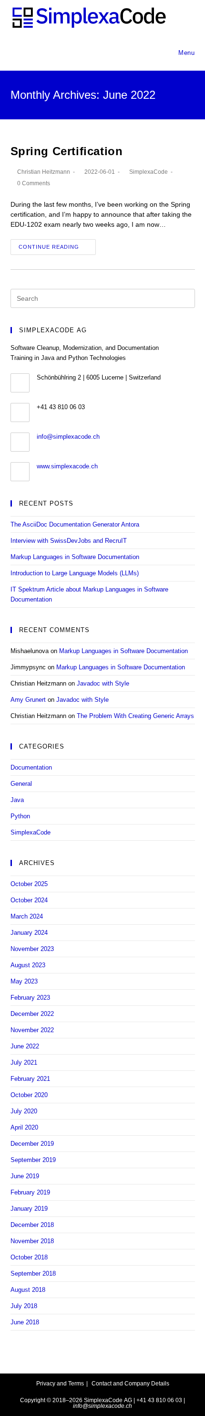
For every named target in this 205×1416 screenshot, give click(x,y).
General (21, 783)
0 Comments (33, 183)
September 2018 (33, 1273)
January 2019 (29, 1208)
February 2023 (30, 997)
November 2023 (32, 948)
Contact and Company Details (130, 1383)
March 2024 (26, 916)
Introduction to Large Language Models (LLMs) (74, 573)
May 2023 (24, 981)
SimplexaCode (148, 172)
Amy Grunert (28, 699)
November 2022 (32, 1030)
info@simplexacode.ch (68, 436)
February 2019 (30, 1192)
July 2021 (23, 1062)
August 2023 (27, 965)
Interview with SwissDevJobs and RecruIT (68, 540)
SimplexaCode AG (108, 1400)
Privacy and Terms (60, 1383)
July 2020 (23, 1111)
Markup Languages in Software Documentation (74, 556)
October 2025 (29, 884)
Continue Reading (49, 247)
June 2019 (24, 1176)
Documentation (31, 767)
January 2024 (29, 932)
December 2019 (32, 1143)
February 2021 (30, 1078)
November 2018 (32, 1241)
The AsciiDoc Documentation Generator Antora (74, 524)
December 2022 (32, 1013)
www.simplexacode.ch (67, 466)
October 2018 (29, 1257)
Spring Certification (66, 151)
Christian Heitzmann (43, 172)
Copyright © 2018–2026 (51, 1400)
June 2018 (24, 1322)
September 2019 (33, 1159)
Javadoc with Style (103, 683)
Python (20, 816)
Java (17, 799)
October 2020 (29, 1095)
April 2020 (24, 1127)
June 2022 (24, 1046)
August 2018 (27, 1289)
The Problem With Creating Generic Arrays (135, 715)
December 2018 (32, 1224)
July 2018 (23, 1306)
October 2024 (29, 900)
